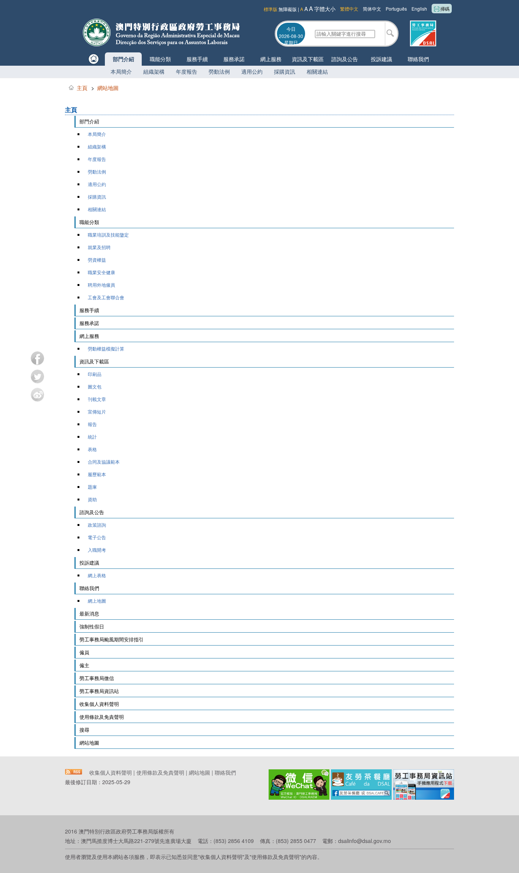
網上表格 (97, 575)
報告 (92, 424)
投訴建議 (381, 59)
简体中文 (372, 8)
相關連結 (317, 71)
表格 (92, 449)
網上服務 (271, 59)
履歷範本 (97, 474)
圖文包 (94, 386)
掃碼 (444, 8)
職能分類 (160, 59)
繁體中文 (349, 8)
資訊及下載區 (308, 59)
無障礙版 (287, 9)
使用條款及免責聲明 (101, 716)
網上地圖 (97, 600)
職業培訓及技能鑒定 (108, 234)
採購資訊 (284, 71)
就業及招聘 (99, 247)
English (419, 8)
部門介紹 (123, 59)
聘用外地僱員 (101, 284)
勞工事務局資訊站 (99, 691)
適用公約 (252, 71)
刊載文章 (97, 399)
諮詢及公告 (344, 59)
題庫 (92, 486)
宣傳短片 (97, 411)
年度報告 (186, 71)
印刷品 (94, 374)
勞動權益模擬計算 (106, 348)
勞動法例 (219, 71)
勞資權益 (97, 259)
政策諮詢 (97, 524)
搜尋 (84, 729)
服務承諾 (234, 59)
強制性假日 (91, 626)
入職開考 (97, 549)
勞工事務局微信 (96, 678)
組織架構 (154, 71)
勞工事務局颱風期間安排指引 (111, 639)
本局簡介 (121, 71)
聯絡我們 (418, 59)
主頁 (82, 88)
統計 (92, 436)
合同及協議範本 (104, 461)
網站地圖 (108, 88)
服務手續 (197, 59)
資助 (92, 499)
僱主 (84, 665)
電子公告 (97, 537)
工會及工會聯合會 (106, 297)
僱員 (84, 652)
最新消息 (89, 613)
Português (396, 8)
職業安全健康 (101, 272)
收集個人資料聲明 (99, 703)
